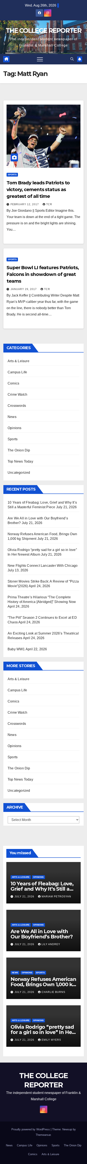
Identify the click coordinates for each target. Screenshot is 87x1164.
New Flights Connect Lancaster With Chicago (42, 565)
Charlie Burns (53, 992)
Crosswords (17, 405)
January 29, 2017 (24, 289)
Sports (12, 174)
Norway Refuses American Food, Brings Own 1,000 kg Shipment (43, 984)
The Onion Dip (19, 450)
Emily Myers (51, 1039)
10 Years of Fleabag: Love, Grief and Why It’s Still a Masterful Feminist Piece (42, 889)
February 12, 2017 (25, 204)
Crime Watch (17, 394)
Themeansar (43, 1134)
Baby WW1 (16, 649)
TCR (49, 204)
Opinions (15, 428)
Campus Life (17, 372)
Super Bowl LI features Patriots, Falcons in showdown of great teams (43, 274)
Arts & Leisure (18, 361)
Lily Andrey (51, 944)
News (12, 417)
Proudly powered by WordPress (31, 1129)
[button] (72, 59)
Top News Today (20, 461)
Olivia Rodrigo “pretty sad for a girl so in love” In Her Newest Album (42, 1032)
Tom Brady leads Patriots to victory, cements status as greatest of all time (38, 189)
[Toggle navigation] (40, 59)
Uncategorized (19, 472)
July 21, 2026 (25, 896)
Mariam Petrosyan (56, 896)
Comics (13, 383)
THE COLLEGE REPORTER (43, 31)
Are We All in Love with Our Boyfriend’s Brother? (42, 934)
